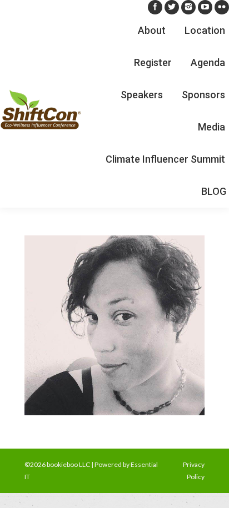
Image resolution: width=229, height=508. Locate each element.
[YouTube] (205, 7)
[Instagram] (188, 7)
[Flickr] (222, 7)
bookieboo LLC (68, 464)
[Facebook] (155, 7)
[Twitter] (172, 7)
